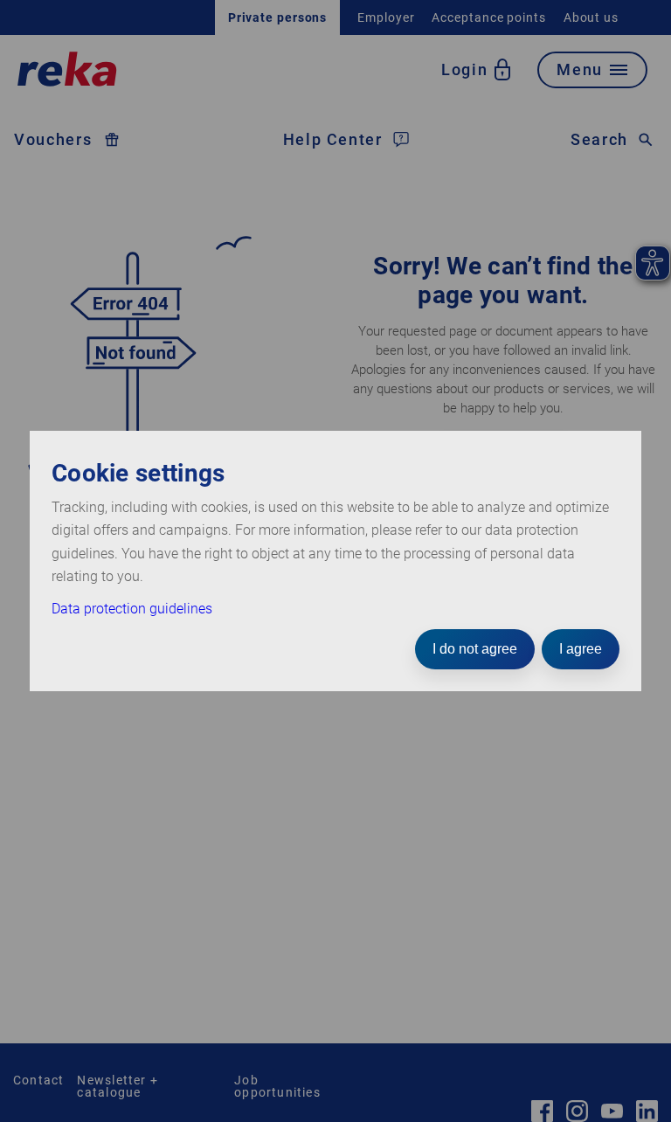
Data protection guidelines (132, 608)
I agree (580, 648)
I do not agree (474, 648)
